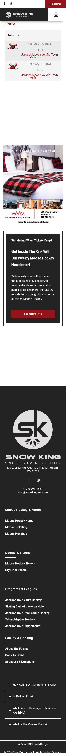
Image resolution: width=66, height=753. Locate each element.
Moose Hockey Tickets (20, 563)
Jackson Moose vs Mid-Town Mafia (39, 56)
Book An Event (14, 655)
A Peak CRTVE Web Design (33, 744)
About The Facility (16, 648)
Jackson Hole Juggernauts (22, 626)
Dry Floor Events (16, 570)
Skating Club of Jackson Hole (24, 606)
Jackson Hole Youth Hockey (23, 600)
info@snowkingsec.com (33, 492)
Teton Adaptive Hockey (20, 619)
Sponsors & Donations (20, 661)
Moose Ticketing (16, 527)
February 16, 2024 (39, 64)
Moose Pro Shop (16, 533)
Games (11, 23)
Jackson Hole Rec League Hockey (27, 613)
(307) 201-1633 (33, 488)
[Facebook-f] (4, 3)
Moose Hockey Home (19, 520)
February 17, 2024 (39, 43)
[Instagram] (10, 3)
